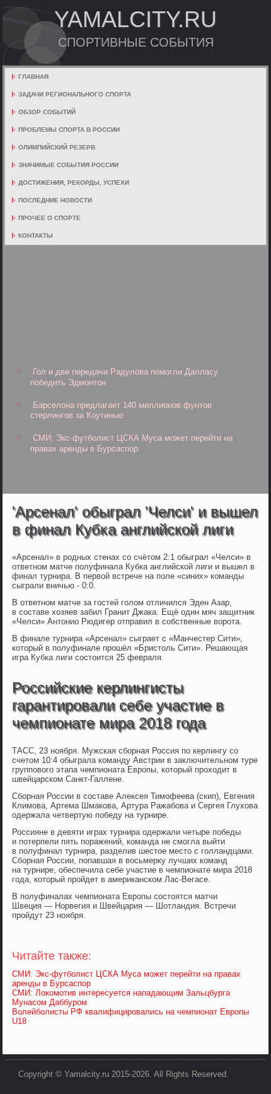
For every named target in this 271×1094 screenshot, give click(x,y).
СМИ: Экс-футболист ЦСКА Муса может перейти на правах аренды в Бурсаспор (131, 443)
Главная (33, 76)
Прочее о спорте (49, 217)
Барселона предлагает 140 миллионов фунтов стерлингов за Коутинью (121, 410)
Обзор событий (47, 111)
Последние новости (55, 200)
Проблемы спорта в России (69, 129)
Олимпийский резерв (56, 147)
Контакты (35, 235)
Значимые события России (68, 164)
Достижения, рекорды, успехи (73, 182)
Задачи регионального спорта (74, 94)
